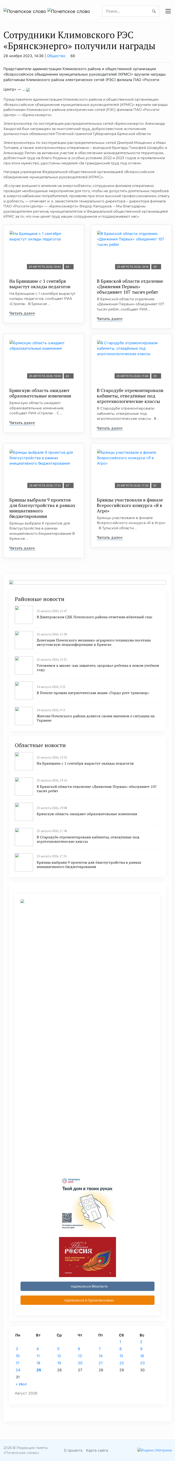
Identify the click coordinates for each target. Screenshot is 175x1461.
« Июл (21, 1384)
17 (17, 1363)
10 (18, 1356)
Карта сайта (97, 1450)
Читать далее (22, 313)
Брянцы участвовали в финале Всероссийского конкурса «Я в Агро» (130, 505)
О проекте (73, 1450)
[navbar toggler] (168, 11)
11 (38, 1356)
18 (38, 1363)
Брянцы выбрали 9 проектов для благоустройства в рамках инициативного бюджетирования (42, 508)
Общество (56, 55)
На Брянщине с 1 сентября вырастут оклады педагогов (39, 284)
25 (38, 1370)
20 (80, 1363)
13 (80, 1356)
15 (121, 1356)
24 (18, 1370)
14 (101, 1356)
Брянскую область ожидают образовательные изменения (40, 393)
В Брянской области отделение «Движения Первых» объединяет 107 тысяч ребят (130, 286)
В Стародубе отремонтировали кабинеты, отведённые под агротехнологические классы (130, 395)
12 (59, 1356)
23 (142, 1363)
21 (101, 1363)
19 (59, 1363)
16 (142, 1356)
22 (121, 1363)
